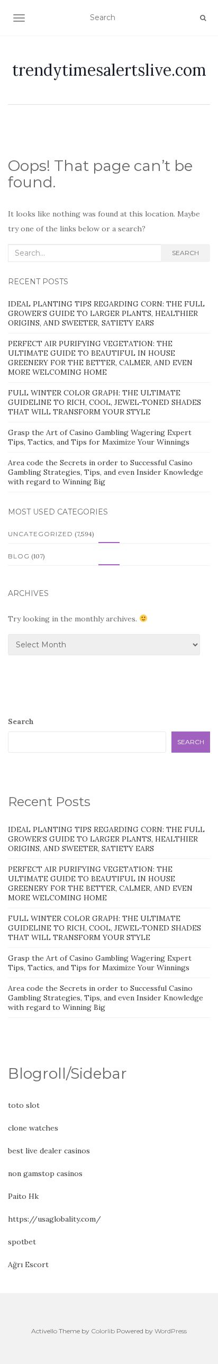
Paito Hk (23, 1196)
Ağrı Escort (28, 1264)
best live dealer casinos (49, 1150)
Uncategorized (40, 534)
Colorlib (103, 1331)
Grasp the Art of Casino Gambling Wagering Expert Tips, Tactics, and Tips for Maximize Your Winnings (100, 437)
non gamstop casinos (45, 1173)
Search (185, 253)
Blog (19, 556)
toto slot (24, 1105)
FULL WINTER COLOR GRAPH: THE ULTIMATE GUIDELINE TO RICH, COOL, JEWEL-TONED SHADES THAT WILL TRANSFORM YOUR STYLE (104, 402)
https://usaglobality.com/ (54, 1219)
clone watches (33, 1128)
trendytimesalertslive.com (109, 70)
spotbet (22, 1241)
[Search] (203, 18)
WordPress (171, 1331)
